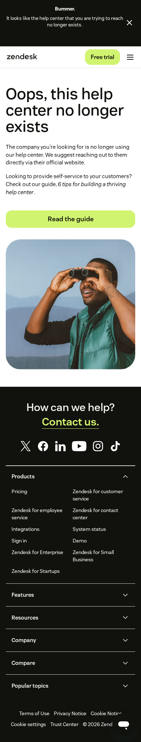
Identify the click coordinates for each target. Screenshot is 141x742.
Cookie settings (28, 724)
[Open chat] (123, 724)
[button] (64, 476)
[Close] (129, 23)
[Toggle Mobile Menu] (130, 57)
